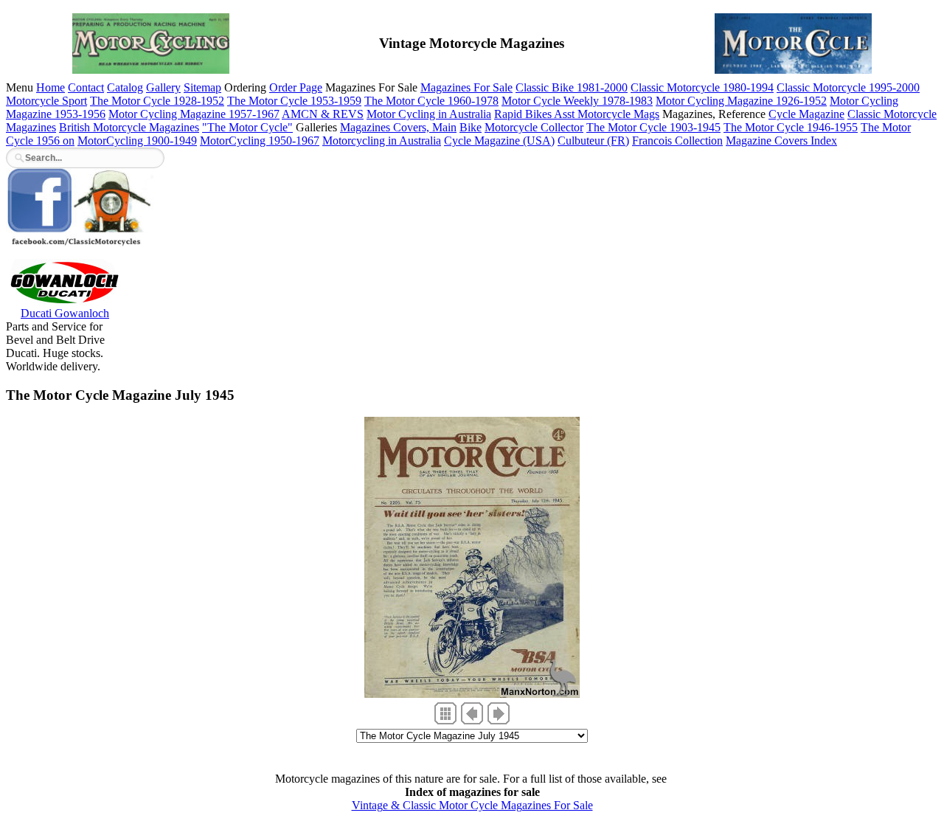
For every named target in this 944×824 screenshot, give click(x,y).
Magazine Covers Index (781, 140)
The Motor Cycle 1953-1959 (294, 100)
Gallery (163, 87)
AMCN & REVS (323, 114)
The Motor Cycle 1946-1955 (790, 127)
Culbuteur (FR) (593, 140)
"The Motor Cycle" (247, 127)
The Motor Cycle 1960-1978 (431, 100)
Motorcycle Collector (534, 127)
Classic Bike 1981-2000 (572, 87)
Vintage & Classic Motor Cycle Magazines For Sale (472, 805)
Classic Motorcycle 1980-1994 (702, 87)
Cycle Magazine (806, 114)
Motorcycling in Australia (381, 140)
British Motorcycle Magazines (129, 127)
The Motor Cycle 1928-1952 (157, 100)
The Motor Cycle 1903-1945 (653, 127)
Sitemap (202, 87)
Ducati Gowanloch (65, 313)
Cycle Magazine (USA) (499, 140)
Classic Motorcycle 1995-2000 (848, 87)
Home (50, 87)
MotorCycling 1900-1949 (137, 140)
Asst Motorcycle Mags (606, 114)
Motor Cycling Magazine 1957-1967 (194, 114)
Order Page (295, 87)
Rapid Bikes (524, 114)
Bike (470, 127)
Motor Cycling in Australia (429, 114)
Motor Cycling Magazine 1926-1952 (741, 100)
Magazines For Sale (466, 87)
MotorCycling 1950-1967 (259, 140)
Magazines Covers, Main (398, 127)
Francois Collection (677, 140)
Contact (86, 87)
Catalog (125, 87)
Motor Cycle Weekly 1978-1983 (577, 100)
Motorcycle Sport (46, 100)
